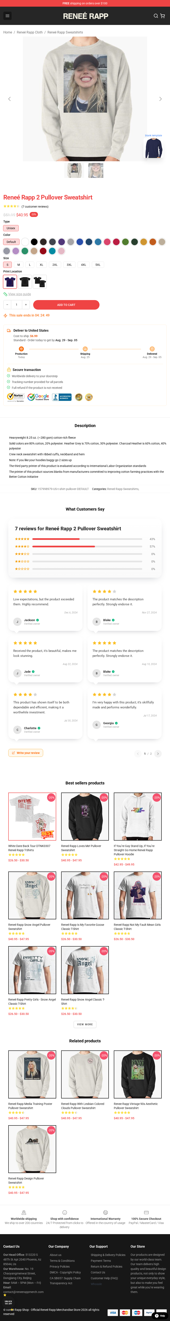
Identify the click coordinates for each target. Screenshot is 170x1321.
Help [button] (162, 1315)
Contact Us (98, 1272)
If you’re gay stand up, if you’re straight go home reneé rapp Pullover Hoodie (134, 850)
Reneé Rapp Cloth (30, 32)
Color (6, 234)
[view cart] (162, 15)
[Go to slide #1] (74, 170)
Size (6, 258)
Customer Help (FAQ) (104, 1278)
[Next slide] (160, 99)
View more (85, 1024)
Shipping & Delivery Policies (108, 1255)
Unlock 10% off (8, 1302)
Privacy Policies (60, 1266)
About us (55, 1255)
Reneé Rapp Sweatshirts (65, 32)
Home (7, 32)
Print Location (12, 271)
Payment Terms (101, 1260)
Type (6, 221)
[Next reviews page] (158, 753)
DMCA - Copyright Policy (65, 1272)
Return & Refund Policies (106, 1266)
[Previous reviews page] (138, 753)
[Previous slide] (9, 99)
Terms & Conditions (62, 1260)
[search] (155, 15)
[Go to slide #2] (96, 170)
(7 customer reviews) (35, 206)
